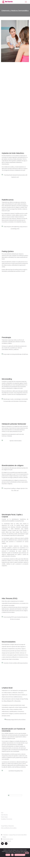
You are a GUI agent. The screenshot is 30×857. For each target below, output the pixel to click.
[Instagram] (6, 843)
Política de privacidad (20, 854)
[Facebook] (2, 843)
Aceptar (8, 854)
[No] (27, 853)
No (12, 854)
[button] (26, 2)
